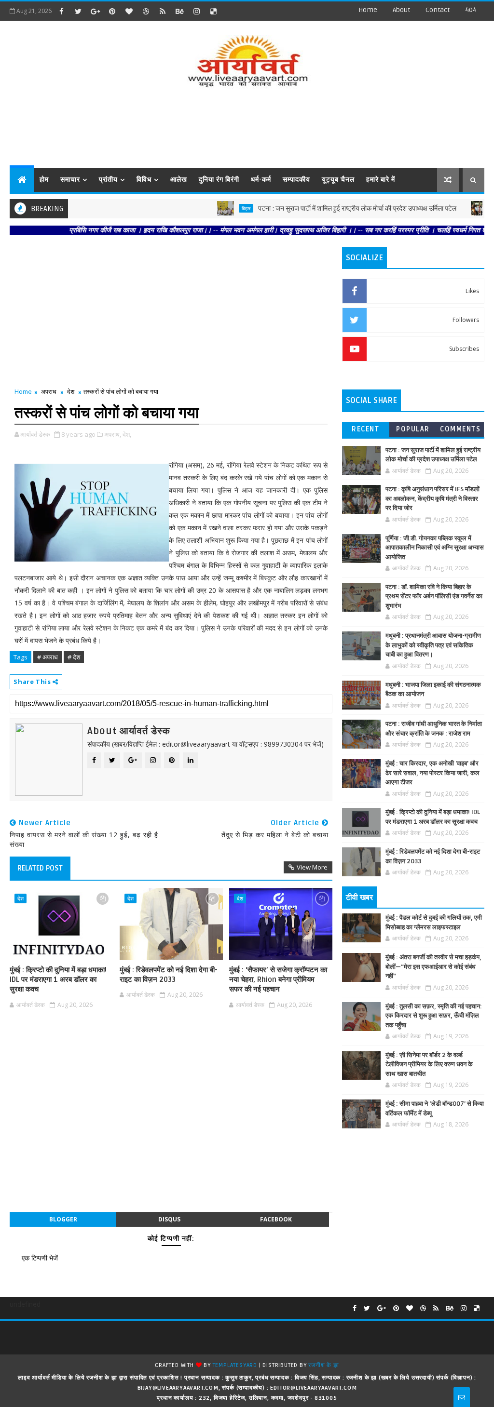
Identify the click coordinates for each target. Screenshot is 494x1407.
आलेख (178, 179)
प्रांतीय (108, 179)
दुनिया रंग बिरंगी (219, 179)
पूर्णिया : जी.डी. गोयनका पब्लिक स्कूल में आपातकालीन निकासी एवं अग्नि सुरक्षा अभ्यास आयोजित (434, 548)
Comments (460, 429)
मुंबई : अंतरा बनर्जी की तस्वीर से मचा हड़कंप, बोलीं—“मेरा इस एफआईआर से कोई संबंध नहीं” (433, 966)
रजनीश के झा (323, 1365)
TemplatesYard (235, 1365)
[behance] (179, 11)
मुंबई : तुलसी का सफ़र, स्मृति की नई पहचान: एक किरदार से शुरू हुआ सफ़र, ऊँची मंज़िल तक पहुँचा (433, 1016)
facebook (276, 1219)
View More (312, 867)
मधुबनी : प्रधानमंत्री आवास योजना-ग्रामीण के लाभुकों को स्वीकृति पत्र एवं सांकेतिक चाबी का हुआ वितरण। (433, 645)
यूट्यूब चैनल (338, 179)
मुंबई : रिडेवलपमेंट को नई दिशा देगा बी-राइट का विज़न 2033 (169, 974)
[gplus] (95, 11)
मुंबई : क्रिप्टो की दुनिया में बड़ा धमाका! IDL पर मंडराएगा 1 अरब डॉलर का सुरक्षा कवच (58, 979)
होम (44, 179)
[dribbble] (145, 11)
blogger (63, 1219)
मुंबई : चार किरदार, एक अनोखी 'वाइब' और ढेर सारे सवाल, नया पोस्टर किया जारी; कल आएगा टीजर (432, 773)
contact (437, 10)
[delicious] (213, 11)
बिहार (223, 208)
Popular (413, 429)
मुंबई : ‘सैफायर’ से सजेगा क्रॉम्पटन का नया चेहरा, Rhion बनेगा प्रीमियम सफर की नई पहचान (278, 979)
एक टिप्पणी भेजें (40, 1257)
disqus (169, 1219)
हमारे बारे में (380, 179)
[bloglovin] (129, 11)
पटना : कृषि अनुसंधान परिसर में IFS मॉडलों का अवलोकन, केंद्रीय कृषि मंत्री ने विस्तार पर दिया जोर (432, 498)
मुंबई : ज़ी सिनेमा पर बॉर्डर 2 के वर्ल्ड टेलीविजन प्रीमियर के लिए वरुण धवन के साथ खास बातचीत (429, 1064)
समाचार (70, 179)
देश (70, 391)
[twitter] (78, 11)
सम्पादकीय (296, 179)
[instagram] (196, 11)
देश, (127, 434)
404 (471, 10)
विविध (144, 179)
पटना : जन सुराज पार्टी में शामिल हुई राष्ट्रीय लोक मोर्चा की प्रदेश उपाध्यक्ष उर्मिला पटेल (334, 208)
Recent (365, 429)
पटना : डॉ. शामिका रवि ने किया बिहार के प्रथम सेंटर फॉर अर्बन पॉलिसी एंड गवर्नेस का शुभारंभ (433, 596)
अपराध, (112, 434)
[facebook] (61, 11)
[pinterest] (112, 11)
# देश (74, 657)
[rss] (162, 11)
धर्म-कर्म (261, 179)
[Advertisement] (247, 129)
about (401, 10)
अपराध (48, 391)
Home (367, 10)
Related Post (40, 868)
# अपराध (47, 657)
